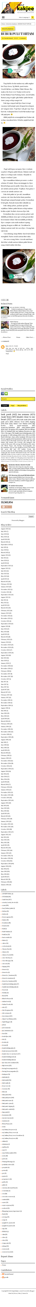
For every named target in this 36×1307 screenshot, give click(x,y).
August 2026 (5, 529)
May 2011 (3, 874)
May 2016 (4, 716)
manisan (5, 1121)
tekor (4, 1237)
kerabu (3, 459)
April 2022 (4, 605)
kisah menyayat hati (19, 441)
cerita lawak (6, 946)
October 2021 (5, 621)
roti (30, 435)
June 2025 (4, 550)
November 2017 (6, 676)
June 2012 (4, 840)
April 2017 (4, 689)
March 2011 (4, 879)
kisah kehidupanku (7, 1048)
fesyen (25, 461)
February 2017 (5, 695)
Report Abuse (7, 1256)
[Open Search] (32, 17)
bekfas (33, 447)
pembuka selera (22, 451)
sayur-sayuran (22, 425)
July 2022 (3, 600)
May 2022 (4, 602)
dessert (4, 969)
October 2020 (5, 650)
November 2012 (6, 827)
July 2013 (3, 805)
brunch (11, 442)
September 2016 (6, 705)
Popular (5, 405)
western (4, 1249)
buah (21, 461)
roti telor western (7, 1196)
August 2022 (4, 597)
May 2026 (4, 537)
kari (30, 437)
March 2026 (4, 542)
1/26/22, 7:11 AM (13, 346)
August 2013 (4, 803)
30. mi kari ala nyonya (16, 486)
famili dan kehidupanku (23, 433)
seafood (3, 444)
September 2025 (6, 544)
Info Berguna (10, 429)
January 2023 (5, 587)
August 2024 (5, 555)
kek (3, 1039)
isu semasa (23, 414)
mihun (4, 1141)
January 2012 (5, 853)
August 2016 (4, 708)
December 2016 (5, 700)
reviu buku (25, 459)
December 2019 (5, 666)
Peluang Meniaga (12, 459)
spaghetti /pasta (7, 1223)
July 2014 (3, 774)
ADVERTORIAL (14, 461)
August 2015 (4, 740)
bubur (4, 940)
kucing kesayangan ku (9, 1068)
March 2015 (4, 753)
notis (6, 449)
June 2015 (4, 745)
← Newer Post (6, 337)
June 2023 (4, 573)
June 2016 (4, 713)
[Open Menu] (3, 17)
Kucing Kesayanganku (24, 446)
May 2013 (4, 811)
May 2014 (4, 779)
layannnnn (18, 439)
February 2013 (5, 819)
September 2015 (6, 737)
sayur (10, 444)
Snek (3, 437)
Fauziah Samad (8, 38)
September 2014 (6, 769)
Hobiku (9, 454)
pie (13, 447)
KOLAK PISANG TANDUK (17, 307)
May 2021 (4, 632)
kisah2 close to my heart (18, 418)
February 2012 (5, 850)
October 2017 (5, 679)
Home (3, 24)
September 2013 (6, 800)
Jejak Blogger (26, 454)
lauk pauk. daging (7, 1106)
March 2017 (4, 692)
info (15, 449)
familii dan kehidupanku (9, 987)
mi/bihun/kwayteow (8, 1129)
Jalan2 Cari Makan (20, 424)
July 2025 (3, 547)
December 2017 (5, 674)
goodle (6, 1277)
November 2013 (6, 795)
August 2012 (4, 834)
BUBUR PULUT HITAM (17, 34)
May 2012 (4, 842)
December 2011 (5, 856)
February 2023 (5, 584)
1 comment (22, 38)
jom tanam (5, 1028)
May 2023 (4, 576)
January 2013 (5, 821)
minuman (5, 1144)
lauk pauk (6, 414)
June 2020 (4, 660)
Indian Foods (26, 449)
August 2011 (4, 866)
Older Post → (30, 337)
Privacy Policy (17, 1293)
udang (15, 435)
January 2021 (5, 642)
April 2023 (4, 579)
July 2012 (3, 837)
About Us (10, 1293)
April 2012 (4, 845)
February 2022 (5, 610)
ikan (6, 424)
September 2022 (6, 595)
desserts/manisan (11, 24)
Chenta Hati (4, 457)
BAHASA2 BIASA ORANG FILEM (19, 465)
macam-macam (7, 1118)
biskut (3, 442)
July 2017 (3, 682)
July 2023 (3, 571)
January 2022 (5, 613)
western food (5, 441)
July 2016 (3, 711)
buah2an (25, 444)
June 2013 (4, 808)
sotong (18, 444)
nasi (3, 1150)
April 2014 (4, 782)
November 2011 (5, 858)
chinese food (19, 422)
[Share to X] (6, 300)
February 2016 (5, 724)
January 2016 (5, 726)
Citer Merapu (6, 433)
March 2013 (4, 816)
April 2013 (4, 813)
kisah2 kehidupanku (8, 1060)
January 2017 (5, 697)
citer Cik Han (22, 456)
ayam (14, 420)
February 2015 (5, 755)
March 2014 (4, 784)
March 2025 (4, 552)
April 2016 (4, 718)
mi (3, 1127)
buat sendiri (16, 454)
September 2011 (6, 863)
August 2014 (4, 771)
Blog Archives (22, 405)
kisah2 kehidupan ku (8, 1057)
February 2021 (5, 639)
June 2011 (3, 871)
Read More (4, 318)
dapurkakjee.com (17, 1291)
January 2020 (5, 663)
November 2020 (6, 647)
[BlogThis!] (4, 300)
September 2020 (6, 653)
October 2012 (5, 829)
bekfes (4, 914)
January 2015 (5, 758)
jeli (19, 459)
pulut (3, 1185)
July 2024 (3, 558)
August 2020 (5, 655)
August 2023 (4, 568)
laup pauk (5, 1112)
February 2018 (5, 671)
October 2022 (5, 592)
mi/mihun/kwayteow (24, 431)
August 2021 (4, 626)
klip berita (5, 1065)
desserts (5, 972)
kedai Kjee (29, 439)
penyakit (30, 456)
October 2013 (5, 797)
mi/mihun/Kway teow (9, 1132)
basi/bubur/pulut (7, 908)
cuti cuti (29, 452)
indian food (5, 1001)
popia (7, 461)
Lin (7, 346)
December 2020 (6, 645)
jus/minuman (5, 447)
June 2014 (4, 776)
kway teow (5, 1086)
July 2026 (3, 531)
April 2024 (4, 563)
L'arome (19, 442)
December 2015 (5, 729)
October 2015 (5, 734)
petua (15, 456)
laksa (30, 461)
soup (31, 459)
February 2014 (5, 787)
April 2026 (4, 539)
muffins (13, 457)
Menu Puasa (8, 446)
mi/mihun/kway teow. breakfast (12, 1135)
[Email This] (2, 300)
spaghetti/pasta (23, 447)
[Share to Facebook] (8, 300)
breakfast (31, 429)
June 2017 (4, 684)
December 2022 (6, 589)
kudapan (29, 442)
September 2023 (6, 566)
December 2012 (5, 824)
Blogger (21, 520)
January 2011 (4, 885)
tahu (2, 454)
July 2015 (3, 742)
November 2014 (6, 763)
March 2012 (4, 848)
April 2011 (4, 877)
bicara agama (6, 439)
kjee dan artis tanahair (16, 437)
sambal (21, 429)
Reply (7, 353)
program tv (5, 435)
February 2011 (5, 882)
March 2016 (4, 721)
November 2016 (6, 703)
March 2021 (4, 637)
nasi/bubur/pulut (28, 427)
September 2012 (6, 832)
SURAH (3, 461)
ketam (9, 456)
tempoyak (4, 452)
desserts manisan (7, 978)
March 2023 (4, 581)
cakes (33, 444)
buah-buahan (6, 931)
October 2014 (5, 766)
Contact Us (25, 1293)
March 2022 (4, 608)
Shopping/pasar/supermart (25, 457)
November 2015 (6, 732)
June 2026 (4, 534)
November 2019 (6, 668)
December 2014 (5, 761)
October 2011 (5, 861)
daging (32, 422)
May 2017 (4, 687)
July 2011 (3, 869)
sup (31, 441)
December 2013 (5, 792)
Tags (12, 405)
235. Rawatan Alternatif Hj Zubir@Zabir (22, 475)
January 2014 (5, 790)
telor (23, 435)
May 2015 (4, 747)
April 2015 (4, 750)
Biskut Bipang (14, 321)
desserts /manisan (8, 975)
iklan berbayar (6, 998)
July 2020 (3, 658)
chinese (4, 952)
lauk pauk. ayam (7, 1103)
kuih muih (24, 420)
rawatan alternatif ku (17, 452)
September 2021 (6, 624)
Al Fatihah (8, 431)
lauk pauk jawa (6, 1097)
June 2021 (4, 629)
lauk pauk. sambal (7, 1109)
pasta (4, 1159)
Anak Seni (6, 417)
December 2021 (5, 616)
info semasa (6, 1013)
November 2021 (6, 618)
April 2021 (4, 634)
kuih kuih (5, 1077)
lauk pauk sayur (7, 1100)
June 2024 (4, 560)
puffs (31, 451)
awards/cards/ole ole (7, 451)
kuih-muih (5, 1083)
